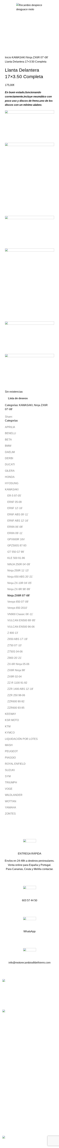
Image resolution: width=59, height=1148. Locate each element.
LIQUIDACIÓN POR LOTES (21, 739)
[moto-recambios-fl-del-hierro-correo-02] (29, 954)
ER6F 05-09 (14, 502)
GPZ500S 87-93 (16, 545)
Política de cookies (13, 1125)
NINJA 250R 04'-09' (18, 564)
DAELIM (10, 452)
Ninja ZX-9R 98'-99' (18, 589)
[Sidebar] (4, 1144)
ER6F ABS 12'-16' (18, 520)
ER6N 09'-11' (15, 533)
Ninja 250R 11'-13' (18, 570)
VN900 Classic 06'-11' (20, 614)
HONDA (10, 477)
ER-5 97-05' (14, 495)
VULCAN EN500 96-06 (21, 626)
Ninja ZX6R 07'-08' (37, 57)
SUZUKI (10, 770)
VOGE (8, 788)
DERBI (9, 458)
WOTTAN (10, 801)
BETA (8, 439)
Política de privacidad (15, 1119)
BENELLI (10, 433)
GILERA (10, 470)
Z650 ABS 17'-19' (17, 639)
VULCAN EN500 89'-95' (21, 620)
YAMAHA (10, 807)
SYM (8, 776)
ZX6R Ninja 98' (16, 670)
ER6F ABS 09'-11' (17, 514)
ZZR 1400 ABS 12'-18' (20, 689)
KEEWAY (10, 714)
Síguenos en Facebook (16, 1051)
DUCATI (10, 464)
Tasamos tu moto (12, 1080)
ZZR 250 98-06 (16, 695)
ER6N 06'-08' (15, 526)
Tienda (6, 1074)
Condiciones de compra (16, 1107)
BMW (8, 445)
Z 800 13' (12, 632)
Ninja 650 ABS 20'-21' (20, 576)
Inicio (8, 57)
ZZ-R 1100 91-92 (17, 682)
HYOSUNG (11, 483)
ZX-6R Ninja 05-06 (18, 664)
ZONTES (10, 813)
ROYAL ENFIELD (15, 763)
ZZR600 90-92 (15, 701)
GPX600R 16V (16, 539)
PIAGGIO (10, 757)
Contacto (7, 1086)
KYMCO (10, 732)
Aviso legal (8, 1113)
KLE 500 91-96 (16, 558)
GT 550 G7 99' (15, 551)
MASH (9, 745)
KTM (7, 726)
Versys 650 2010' (17, 607)
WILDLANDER (13, 795)
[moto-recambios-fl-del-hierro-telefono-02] (29, 892)
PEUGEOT (11, 751)
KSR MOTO (12, 720)
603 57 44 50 (10, 1040)
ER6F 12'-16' (15, 508)
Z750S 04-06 (15, 651)
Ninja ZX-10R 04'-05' (19, 583)
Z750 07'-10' (14, 645)
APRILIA (10, 427)
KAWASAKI (19, 57)
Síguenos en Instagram (16, 1057)
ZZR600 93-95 (15, 707)
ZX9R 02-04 (14, 676)
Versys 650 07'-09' (18, 601)
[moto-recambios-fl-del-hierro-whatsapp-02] (29, 923)
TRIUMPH (11, 782)
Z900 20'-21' (14, 658)
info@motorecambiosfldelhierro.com (24, 1045)
